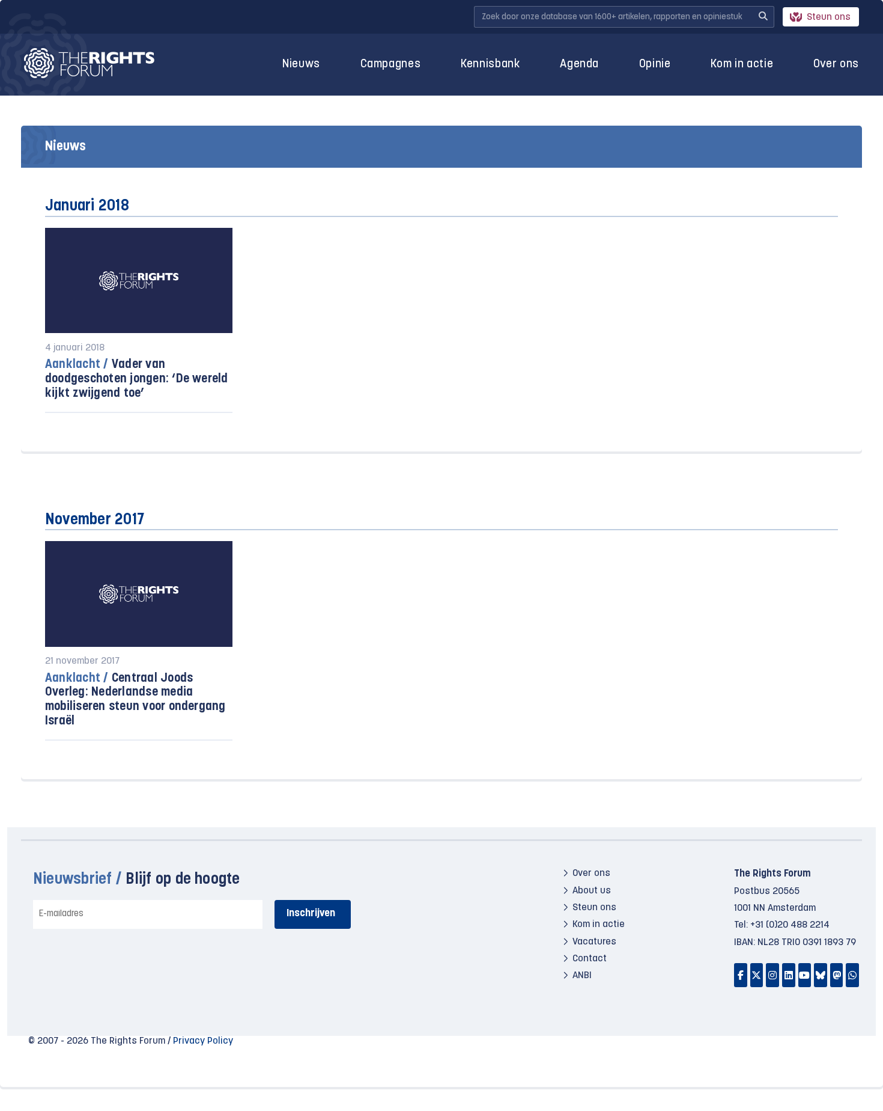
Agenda (579, 64)
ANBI (582, 976)
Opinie (655, 64)
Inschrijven (311, 913)
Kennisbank (490, 64)
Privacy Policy (203, 1041)
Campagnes (390, 64)
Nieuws (301, 64)
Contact (589, 959)
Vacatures (594, 942)
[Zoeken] (762, 17)
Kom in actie (742, 64)
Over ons (836, 64)
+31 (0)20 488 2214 (790, 925)
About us (591, 891)
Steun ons (829, 17)
